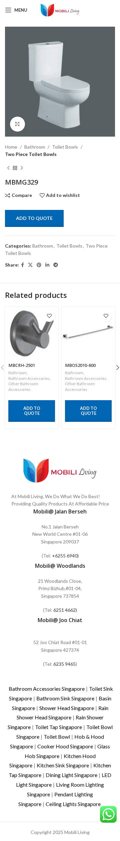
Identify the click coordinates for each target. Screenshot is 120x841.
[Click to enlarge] (17, 124)
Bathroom (34, 147)
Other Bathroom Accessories (23, 386)
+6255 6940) (65, 555)
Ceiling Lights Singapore (73, 804)
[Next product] (21, 168)
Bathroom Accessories (29, 378)
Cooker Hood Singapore (65, 746)
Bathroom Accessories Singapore (47, 688)
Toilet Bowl (57, 736)
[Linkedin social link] (47, 265)
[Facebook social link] (22, 265)
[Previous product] (8, 168)
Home (11, 147)
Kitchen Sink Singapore (63, 765)
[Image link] (60, 469)
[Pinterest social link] (39, 265)
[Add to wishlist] (49, 316)
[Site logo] (60, 9)
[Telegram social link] (55, 265)
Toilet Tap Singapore (58, 727)
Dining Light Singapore (71, 775)
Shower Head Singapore (66, 708)
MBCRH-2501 (21, 365)
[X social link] (30, 265)
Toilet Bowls (65, 147)
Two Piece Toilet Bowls (31, 154)
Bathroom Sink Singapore (65, 698)
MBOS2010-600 (80, 365)
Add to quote (34, 218)
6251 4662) (65, 610)
